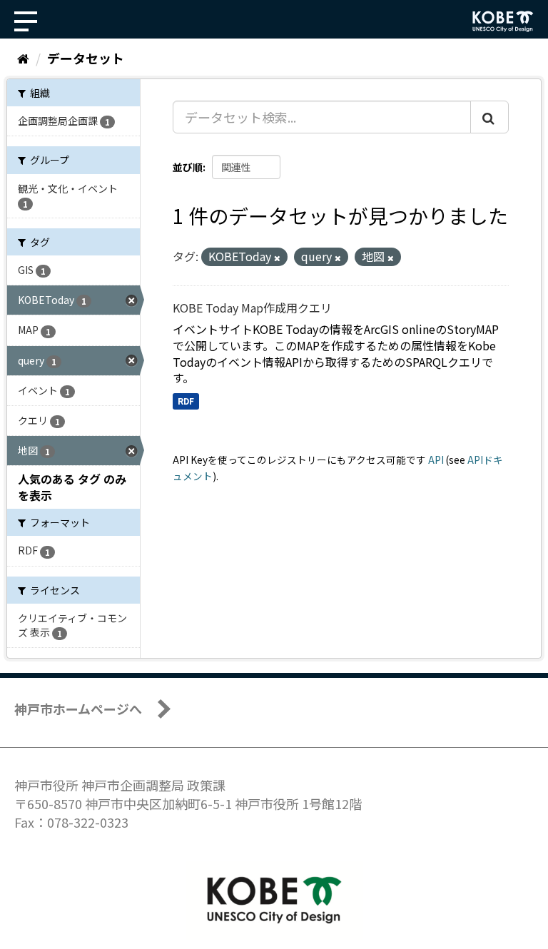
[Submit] (489, 117)
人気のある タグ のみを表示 (72, 487)
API (436, 459)
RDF (186, 401)
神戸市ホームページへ (78, 708)
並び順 (188, 167)
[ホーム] (23, 58)
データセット (85, 58)
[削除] (277, 257)
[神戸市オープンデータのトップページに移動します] (503, 21)
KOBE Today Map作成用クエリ (252, 307)
